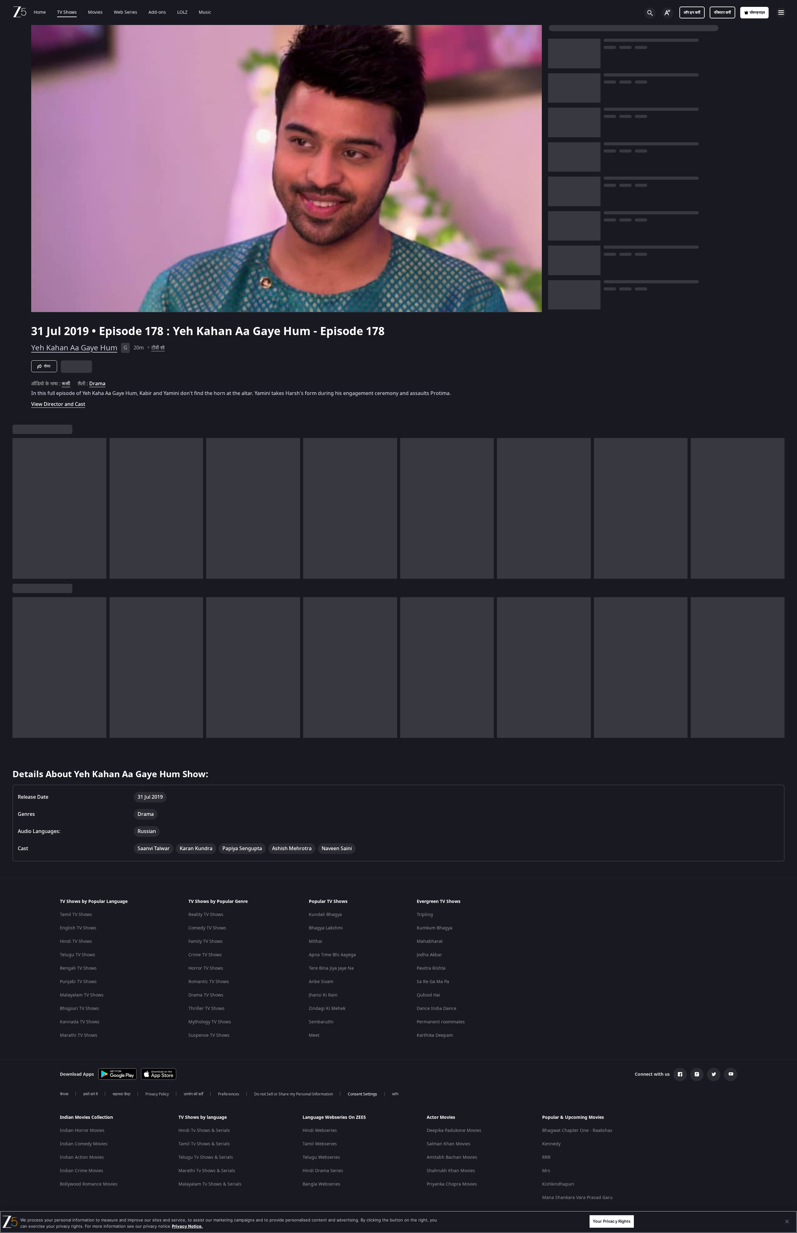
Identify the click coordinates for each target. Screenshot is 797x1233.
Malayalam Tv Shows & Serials (209, 1184)
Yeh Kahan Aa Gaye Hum (74, 347)
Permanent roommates (441, 1022)
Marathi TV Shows (78, 1035)
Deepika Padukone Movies (454, 1130)
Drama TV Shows (205, 995)
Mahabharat (430, 941)
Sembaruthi (321, 1022)
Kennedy (551, 1144)
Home (40, 12)
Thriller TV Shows (206, 1008)
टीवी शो (158, 348)
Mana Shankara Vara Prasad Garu (577, 1197)
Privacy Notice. (187, 1226)
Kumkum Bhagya (434, 928)
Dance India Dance (436, 1008)
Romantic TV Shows (208, 981)
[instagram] (696, 1074)
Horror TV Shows (205, 968)
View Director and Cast (58, 404)
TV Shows (67, 12)
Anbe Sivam (321, 981)
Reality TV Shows (205, 914)
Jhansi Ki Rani (323, 995)
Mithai (315, 941)
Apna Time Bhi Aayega (332, 955)
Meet (314, 1035)
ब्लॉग (395, 1094)
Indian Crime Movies (81, 1170)
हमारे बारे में (90, 1094)
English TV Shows (78, 928)
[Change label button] (667, 13)
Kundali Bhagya (325, 914)
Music (205, 12)
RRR (546, 1157)
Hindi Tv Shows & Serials (204, 1130)
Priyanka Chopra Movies (452, 1184)
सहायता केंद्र (121, 1094)
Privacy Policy (157, 1094)
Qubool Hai (428, 995)
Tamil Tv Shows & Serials (204, 1144)
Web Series (125, 12)
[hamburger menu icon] (781, 12)
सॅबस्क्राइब (757, 12)
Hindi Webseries (320, 1130)
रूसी (66, 383)
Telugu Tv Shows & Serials (205, 1157)
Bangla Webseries (321, 1184)
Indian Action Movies (82, 1157)
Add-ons (157, 12)
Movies (95, 12)
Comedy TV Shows (207, 928)
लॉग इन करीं (692, 12)
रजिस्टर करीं (722, 12)
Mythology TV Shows (209, 1022)
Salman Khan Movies (448, 1144)
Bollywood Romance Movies (89, 1184)
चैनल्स (64, 1094)
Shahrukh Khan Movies (451, 1170)
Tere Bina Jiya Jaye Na (331, 968)
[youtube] (730, 1074)
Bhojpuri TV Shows (79, 1008)
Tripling (425, 914)
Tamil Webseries (320, 1144)
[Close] (787, 1221)
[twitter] (713, 1074)
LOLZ (182, 12)
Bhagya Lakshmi (326, 928)
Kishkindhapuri (558, 1184)
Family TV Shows (205, 941)
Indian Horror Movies (82, 1130)
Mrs (546, 1170)
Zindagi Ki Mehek (327, 1008)
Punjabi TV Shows (78, 981)
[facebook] (680, 1074)
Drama (97, 383)
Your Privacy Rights (611, 1221)
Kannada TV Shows (80, 1022)
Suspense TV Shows (209, 1035)
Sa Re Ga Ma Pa (433, 981)
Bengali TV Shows (78, 968)
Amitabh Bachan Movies (452, 1157)
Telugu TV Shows (77, 955)
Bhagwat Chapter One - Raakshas (577, 1130)
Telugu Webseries (321, 1157)
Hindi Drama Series (323, 1170)
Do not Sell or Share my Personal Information (293, 1094)
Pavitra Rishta (431, 968)
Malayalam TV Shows (82, 995)
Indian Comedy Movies (84, 1144)
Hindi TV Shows (76, 941)
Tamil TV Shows (76, 914)
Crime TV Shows (205, 955)
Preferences (228, 1094)
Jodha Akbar (429, 955)
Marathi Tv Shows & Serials (206, 1170)
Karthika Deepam (435, 1035)
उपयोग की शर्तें (193, 1094)
